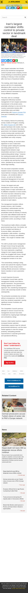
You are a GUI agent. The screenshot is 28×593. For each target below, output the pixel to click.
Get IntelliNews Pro (14, 386)
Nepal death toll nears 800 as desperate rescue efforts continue (14, 450)
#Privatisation (21, 373)
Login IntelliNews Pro (16, 5)
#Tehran (3, 373)
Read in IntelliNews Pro (14, 380)
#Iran (8, 371)
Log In (7, 5)
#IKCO (15, 373)
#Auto (9, 373)
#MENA (21, 371)
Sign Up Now (10, 363)
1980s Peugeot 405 (10, 125)
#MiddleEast (15, 371)
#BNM (3, 371)
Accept (13, 588)
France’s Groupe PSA (19, 112)
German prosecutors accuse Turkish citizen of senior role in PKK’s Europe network (13, 416)
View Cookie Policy (20, 588)
